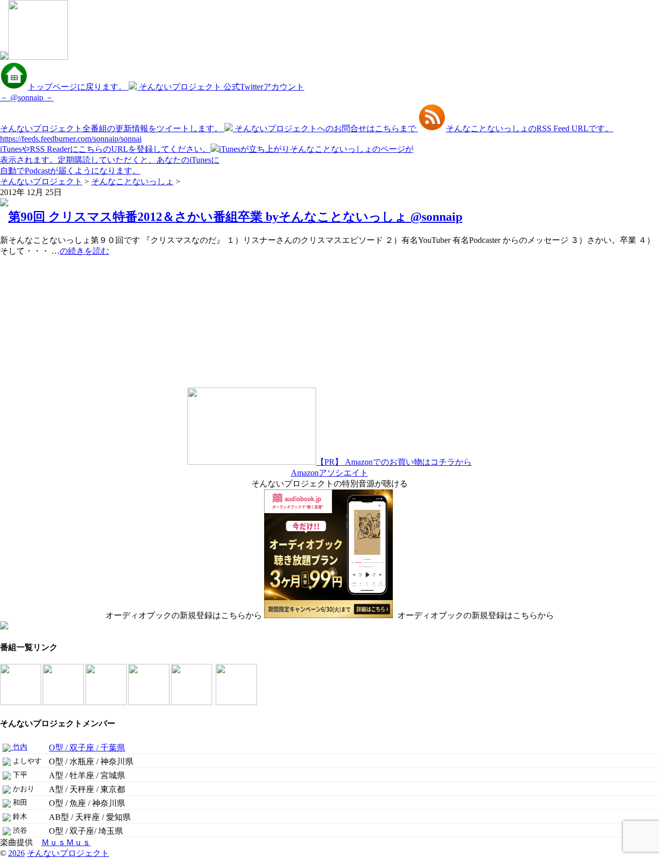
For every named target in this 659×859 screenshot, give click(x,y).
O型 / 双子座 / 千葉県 (87, 747)
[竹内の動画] (237, 702)
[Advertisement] (64, 321)
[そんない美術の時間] (149, 702)
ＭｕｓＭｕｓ (66, 842)
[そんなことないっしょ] (21, 702)
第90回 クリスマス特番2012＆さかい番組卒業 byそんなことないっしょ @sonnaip (235, 216)
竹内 (19, 747)
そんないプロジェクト (41, 181)
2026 (16, 853)
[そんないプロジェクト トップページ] (34, 56)
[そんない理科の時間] (106, 702)
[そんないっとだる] (64, 702)
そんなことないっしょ (132, 181)
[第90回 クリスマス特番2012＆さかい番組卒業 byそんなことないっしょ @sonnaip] (4, 203)
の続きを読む (84, 251)
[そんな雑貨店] (192, 702)
